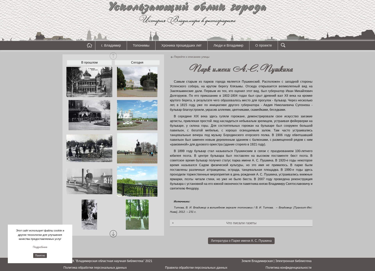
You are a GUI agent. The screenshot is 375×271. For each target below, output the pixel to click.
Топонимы (141, 45)
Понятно (40, 255)
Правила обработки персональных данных (196, 267)
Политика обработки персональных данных (95, 267)
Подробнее (40, 247)
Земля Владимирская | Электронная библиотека (276, 261)
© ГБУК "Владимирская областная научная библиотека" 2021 (107, 261)
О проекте (263, 45)
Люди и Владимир (228, 45)
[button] (113, 234)
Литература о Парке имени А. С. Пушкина (241, 240)
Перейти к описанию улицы (191, 56)
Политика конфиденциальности (289, 267)
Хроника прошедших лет (181, 45)
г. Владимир (111, 45)
